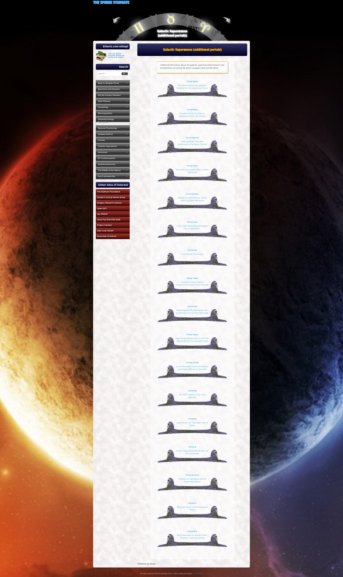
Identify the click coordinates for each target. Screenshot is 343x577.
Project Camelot (104, 225)
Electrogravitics (105, 113)
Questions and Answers (109, 89)
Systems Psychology (107, 128)
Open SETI (102, 208)
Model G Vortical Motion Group (111, 197)
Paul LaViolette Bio (106, 176)
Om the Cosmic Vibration (109, 95)
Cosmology (103, 107)
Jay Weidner (102, 214)
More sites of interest (106, 236)
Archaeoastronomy (106, 164)
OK (124, 74)
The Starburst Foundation (108, 192)
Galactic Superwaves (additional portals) (172, 33)
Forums (101, 140)
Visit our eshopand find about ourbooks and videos (116, 55)
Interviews (102, 152)
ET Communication (106, 158)
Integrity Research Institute (109, 203)
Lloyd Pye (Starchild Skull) (108, 219)
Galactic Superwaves (107, 146)
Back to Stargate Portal (108, 83)
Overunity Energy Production (106, 120)
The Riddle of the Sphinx (109, 170)
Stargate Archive (105, 134)
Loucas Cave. (198, 573)
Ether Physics (104, 101)
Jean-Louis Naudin (105, 231)
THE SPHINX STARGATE (111, 2)
